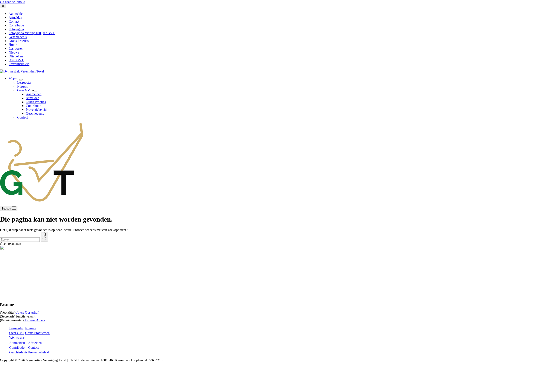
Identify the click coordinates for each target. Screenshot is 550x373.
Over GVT (24, 90)
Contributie (33, 106)
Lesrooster (24, 82)
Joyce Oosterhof (27, 312)
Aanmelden (33, 94)
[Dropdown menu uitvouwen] (21, 79)
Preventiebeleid (36, 109)
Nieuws (22, 86)
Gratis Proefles (36, 102)
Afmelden (32, 98)
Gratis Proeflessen (37, 333)
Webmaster (16, 337)
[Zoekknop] (44, 237)
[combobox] (20, 239)
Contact (22, 117)
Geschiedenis (35, 113)
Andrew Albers (34, 320)
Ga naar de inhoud (12, 2)
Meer (13, 78)
